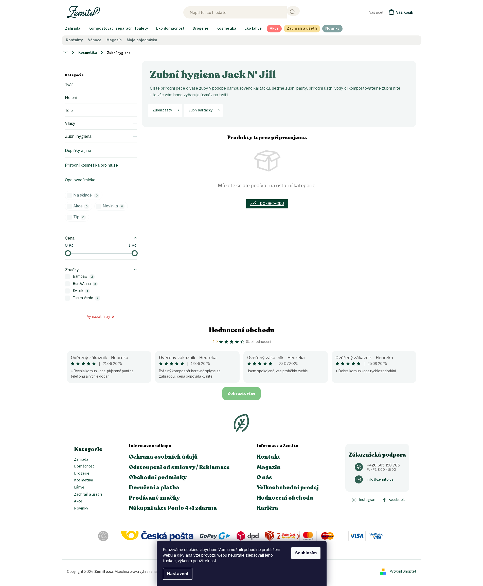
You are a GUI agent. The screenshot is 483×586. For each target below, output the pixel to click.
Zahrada (81, 459)
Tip (78, 216)
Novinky (81, 508)
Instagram (368, 500)
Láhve (79, 487)
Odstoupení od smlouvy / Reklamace (179, 467)
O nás (264, 477)
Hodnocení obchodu (241, 330)
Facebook (397, 500)
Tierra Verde (86, 298)
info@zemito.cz (380, 479)
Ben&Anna (84, 284)
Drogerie (81, 473)
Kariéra (267, 508)
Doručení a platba (154, 487)
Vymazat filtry (98, 317)
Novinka (113, 206)
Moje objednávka (142, 40)
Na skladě (85, 195)
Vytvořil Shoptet (403, 571)
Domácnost (84, 466)
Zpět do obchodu (267, 204)
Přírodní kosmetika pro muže (91, 165)
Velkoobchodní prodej (288, 487)
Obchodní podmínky (158, 477)
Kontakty (74, 40)
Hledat (293, 11)
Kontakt (268, 457)
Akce (80, 206)
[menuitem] (72, 28)
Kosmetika (83, 480)
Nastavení (177, 573)
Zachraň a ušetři (88, 494)
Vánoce (94, 40)
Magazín (114, 40)
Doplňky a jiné (78, 150)
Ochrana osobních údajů (163, 457)
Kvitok (80, 291)
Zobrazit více (241, 393)
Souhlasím (306, 553)
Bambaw (83, 276)
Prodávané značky (154, 498)
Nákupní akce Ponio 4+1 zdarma (173, 508)
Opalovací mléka (80, 180)
